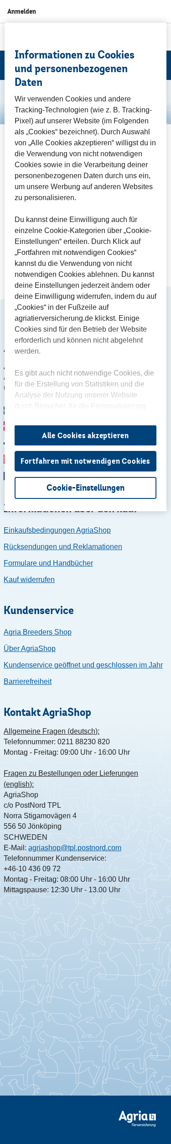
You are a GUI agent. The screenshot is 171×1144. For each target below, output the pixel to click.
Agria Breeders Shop (38, 632)
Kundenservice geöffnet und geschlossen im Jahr (83, 665)
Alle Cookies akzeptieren (85, 435)
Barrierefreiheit (28, 681)
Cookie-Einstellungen (85, 487)
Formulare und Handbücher (48, 563)
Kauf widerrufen (29, 579)
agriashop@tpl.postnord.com (74, 848)
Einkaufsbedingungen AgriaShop (57, 530)
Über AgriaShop (30, 648)
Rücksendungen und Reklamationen (63, 547)
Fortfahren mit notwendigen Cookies (85, 461)
